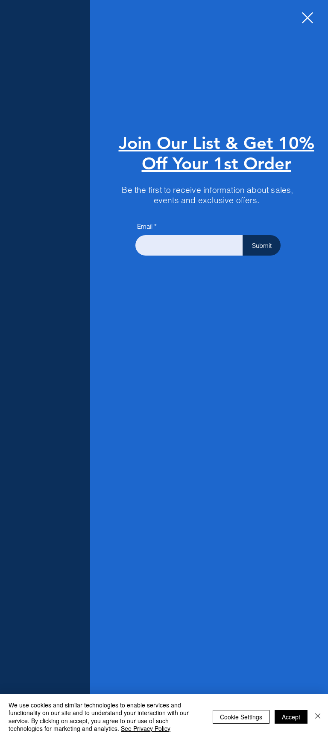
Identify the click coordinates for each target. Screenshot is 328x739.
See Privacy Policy (145, 728)
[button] (307, 17)
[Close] (318, 716)
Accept (291, 717)
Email (144, 226)
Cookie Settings (241, 717)
